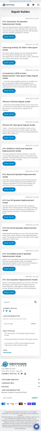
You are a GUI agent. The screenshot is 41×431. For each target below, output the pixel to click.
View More (7, 353)
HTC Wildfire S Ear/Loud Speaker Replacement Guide (17, 149)
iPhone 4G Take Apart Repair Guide (18, 125)
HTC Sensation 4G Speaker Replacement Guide (14, 22)
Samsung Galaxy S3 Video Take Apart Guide (21, 339)
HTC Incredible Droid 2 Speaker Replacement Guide (16, 255)
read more (9, 37)
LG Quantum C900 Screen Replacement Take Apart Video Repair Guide (20, 75)
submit (33, 324)
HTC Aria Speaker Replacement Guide (20, 280)
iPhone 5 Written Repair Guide (16, 101)
